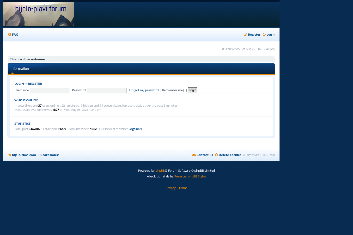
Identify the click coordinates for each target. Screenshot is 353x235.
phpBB (160, 170)
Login (19, 84)
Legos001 (135, 129)
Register (35, 84)
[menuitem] (13, 34)
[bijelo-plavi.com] (38, 14)
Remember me (172, 90)
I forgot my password (143, 90)
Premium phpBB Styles (190, 176)
